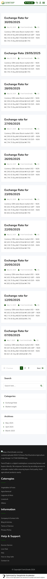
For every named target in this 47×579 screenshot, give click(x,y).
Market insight (11, 407)
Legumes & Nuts (7, 495)
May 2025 (9, 423)
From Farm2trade (26, 27)
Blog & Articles (6, 522)
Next (39, 368)
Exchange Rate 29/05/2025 (22, 53)
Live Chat (4, 549)
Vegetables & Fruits (8, 488)
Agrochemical (6, 491)
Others (3, 503)
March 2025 (10, 431)
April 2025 (9, 427)
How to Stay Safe (7, 557)
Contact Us (5, 561)
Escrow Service (6, 545)
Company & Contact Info (10, 518)
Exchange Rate (11, 403)
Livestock (4, 499)
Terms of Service (7, 526)
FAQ (2, 553)
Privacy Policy (6, 530)
